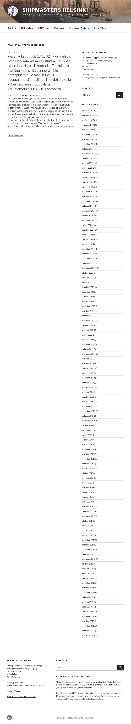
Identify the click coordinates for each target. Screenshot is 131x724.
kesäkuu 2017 (88, 530)
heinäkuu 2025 (88, 172)
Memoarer (59, 28)
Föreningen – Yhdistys (79, 28)
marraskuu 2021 (88, 354)
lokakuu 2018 (87, 473)
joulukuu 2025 (88, 149)
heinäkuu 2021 (88, 363)
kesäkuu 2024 (88, 235)
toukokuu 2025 (88, 182)
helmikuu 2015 (88, 621)
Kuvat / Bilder (100, 28)
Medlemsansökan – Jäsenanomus (21, 696)
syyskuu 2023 (87, 278)
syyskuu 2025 (88, 163)
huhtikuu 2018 (88, 502)
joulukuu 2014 (87, 631)
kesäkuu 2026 (88, 120)
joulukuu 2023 (88, 263)
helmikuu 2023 (88, 311)
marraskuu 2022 (89, 321)
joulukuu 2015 (87, 597)
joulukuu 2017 (87, 511)
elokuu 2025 (87, 168)
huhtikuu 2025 (88, 187)
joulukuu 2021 (87, 349)
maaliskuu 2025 (88, 192)
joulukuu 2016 (87, 554)
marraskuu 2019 (88, 421)
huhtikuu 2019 (88, 445)
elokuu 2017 (87, 526)
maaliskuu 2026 (88, 134)
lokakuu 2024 (87, 215)
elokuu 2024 (87, 225)
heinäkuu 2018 (88, 487)
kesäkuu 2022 (88, 340)
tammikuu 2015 (88, 626)
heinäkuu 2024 (88, 230)
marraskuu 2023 (89, 268)
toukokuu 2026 (88, 125)
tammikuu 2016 (88, 592)
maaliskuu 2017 (88, 540)
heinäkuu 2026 (88, 115)
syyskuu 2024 (88, 220)
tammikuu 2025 (88, 201)
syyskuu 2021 (87, 359)
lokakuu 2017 (87, 521)
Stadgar (10, 691)
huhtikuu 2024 (88, 244)
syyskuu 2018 (87, 478)
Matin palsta (27, 28)
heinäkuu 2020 (88, 397)
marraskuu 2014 (88, 635)
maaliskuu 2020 (88, 406)
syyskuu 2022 (87, 330)
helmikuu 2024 (88, 254)
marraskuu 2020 (89, 387)
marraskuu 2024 (89, 211)
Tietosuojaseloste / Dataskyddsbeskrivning (75, 718)
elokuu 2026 (87, 110)
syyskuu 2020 (88, 392)
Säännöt (18, 691)
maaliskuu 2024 (88, 249)
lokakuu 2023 (87, 273)
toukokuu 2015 (88, 611)
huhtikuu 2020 (88, 402)
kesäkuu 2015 (88, 607)
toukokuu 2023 (88, 297)
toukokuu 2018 (88, 497)
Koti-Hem (12, 28)
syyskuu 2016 (87, 569)
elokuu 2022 (87, 335)
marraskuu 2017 (88, 516)
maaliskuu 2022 (88, 344)
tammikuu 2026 (88, 144)
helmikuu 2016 (88, 588)
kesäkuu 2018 (88, 492)
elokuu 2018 (87, 483)
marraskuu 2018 (88, 468)
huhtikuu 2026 (88, 130)
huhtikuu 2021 (88, 373)
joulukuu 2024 (88, 206)
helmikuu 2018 (88, 507)
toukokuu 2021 (88, 368)
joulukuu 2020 (88, 383)
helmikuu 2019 (88, 454)
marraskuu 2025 (89, 153)
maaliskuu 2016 (88, 583)
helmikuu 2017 (88, 545)
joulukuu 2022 (88, 316)
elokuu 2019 (87, 435)
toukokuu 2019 (88, 440)
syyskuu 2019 (87, 430)
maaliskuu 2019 (88, 449)
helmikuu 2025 (88, 196)
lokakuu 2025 (87, 158)
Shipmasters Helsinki (55, 10)
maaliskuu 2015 (88, 616)
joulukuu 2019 (87, 416)
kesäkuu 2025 (88, 177)
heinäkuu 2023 (88, 287)
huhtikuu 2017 (88, 535)
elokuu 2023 (87, 282)
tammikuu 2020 (88, 411)
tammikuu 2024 (88, 258)
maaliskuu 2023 (88, 306)
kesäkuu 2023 (88, 292)
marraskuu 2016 (88, 559)
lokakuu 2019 (87, 425)
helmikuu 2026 (88, 139)
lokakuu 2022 (87, 325)
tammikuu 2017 (88, 549)
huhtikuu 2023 (88, 301)
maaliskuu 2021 (88, 378)
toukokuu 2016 (88, 578)
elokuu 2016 (87, 573)
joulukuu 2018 (87, 464)
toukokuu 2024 (88, 239)
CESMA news (44, 28)
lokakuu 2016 (87, 564)
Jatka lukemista (15, 135)
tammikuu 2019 (88, 459)
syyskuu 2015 (87, 602)
